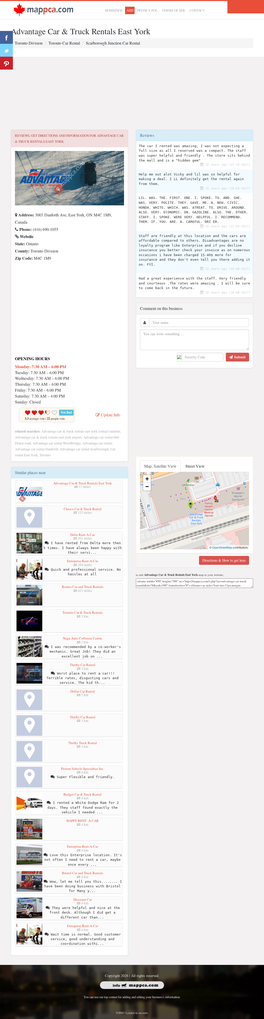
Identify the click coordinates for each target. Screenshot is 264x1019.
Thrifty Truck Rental (82, 742)
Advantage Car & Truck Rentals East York (82, 483)
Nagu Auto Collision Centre (82, 638)
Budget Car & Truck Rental (82, 794)
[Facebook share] (6, 37)
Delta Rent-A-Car (82, 534)
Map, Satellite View (160, 466)
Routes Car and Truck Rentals (82, 586)
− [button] (147, 486)
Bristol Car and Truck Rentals (82, 873)
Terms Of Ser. (174, 10)
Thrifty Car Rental (82, 664)
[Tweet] (6, 50)
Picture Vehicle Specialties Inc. (82, 768)
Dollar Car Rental (82, 691)
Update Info (110, 414)
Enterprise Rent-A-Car (82, 561)
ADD (129, 10)
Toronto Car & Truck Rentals (82, 612)
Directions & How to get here (224, 560)
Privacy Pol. (147, 10)
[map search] (43, 9)
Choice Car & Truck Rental (83, 509)
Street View (195, 466)
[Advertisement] (132, 93)
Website (26, 236)
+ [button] (147, 479)
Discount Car (82, 899)
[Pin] (6, 63)
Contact (197, 10)
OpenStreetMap (222, 547)
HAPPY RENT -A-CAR (83, 820)
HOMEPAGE (114, 10)
